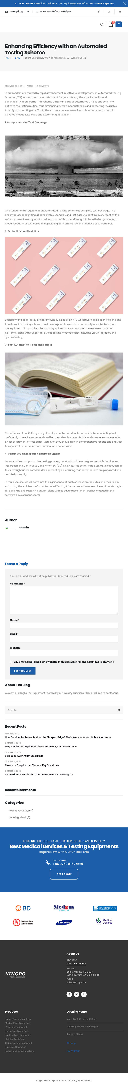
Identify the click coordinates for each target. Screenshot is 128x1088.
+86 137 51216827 (83, 972)
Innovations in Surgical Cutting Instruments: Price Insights (39, 774)
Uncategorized (17, 817)
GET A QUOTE (105, 3)
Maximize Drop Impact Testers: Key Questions (32, 765)
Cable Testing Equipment (18, 1043)
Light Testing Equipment (17, 1035)
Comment (17, 583)
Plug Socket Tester (15, 1039)
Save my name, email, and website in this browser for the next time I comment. (64, 662)
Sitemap (71, 1043)
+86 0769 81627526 (88, 974)
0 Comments (43, 86)
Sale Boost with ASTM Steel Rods (24, 756)
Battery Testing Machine (18, 1019)
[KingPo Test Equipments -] (15, 24)
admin (30, 86)
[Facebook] (99, 11)
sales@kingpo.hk (76, 982)
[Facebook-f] (69, 994)
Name (14, 620)
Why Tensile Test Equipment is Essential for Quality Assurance (41, 746)
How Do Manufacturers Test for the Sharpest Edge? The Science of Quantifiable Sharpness (58, 737)
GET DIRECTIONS (76, 963)
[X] (109, 11)
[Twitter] (76, 994)
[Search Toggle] (102, 24)
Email (14, 634)
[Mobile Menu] (119, 24)
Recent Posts (16, 810)
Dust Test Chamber (15, 1047)
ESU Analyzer (73, 1050)
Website (15, 648)
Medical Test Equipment (18, 1023)
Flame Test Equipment (17, 1031)
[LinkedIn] (119, 11)
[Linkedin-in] (84, 994)
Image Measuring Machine (19, 1051)
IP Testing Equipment (16, 1027)
